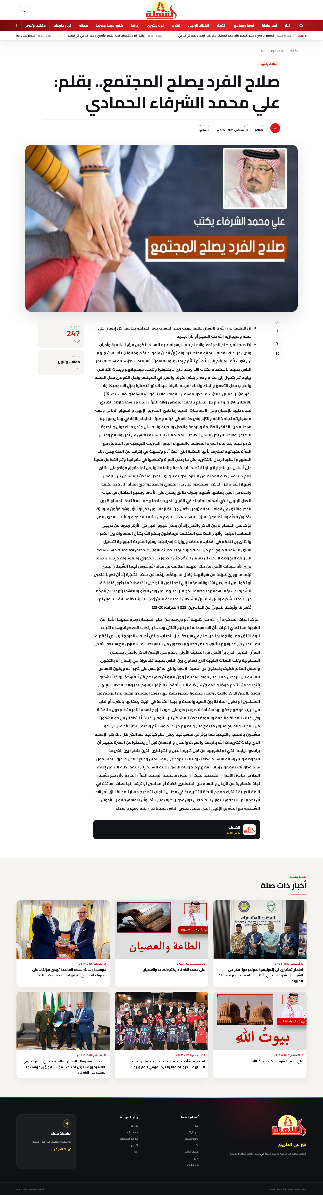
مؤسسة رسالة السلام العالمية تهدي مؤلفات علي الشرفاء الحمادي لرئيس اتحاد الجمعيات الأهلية (69, 972)
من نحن (134, 1125)
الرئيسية (294, 50)
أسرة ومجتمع (244, 25)
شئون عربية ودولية (109, 25)
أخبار (288, 25)
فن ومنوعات (62, 25)
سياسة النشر (132, 1132)
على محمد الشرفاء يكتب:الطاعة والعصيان (174, 969)
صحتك (83, 25)
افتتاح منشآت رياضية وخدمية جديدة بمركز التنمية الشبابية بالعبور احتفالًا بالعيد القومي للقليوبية (167, 1064)
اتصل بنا (134, 1145)
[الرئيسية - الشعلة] (161, 10)
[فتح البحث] (23, 10)
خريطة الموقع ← (61, 1149)
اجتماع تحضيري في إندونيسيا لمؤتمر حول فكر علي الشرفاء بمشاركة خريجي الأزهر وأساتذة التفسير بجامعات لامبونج (260, 975)
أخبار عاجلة (269, 25)
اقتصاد (221, 25)
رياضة (135, 25)
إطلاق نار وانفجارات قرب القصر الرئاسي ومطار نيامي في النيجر (160, 35)
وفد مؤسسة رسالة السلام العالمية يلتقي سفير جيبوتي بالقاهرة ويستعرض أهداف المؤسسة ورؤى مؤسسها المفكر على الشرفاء (64, 1067)
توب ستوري (155, 25)
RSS (135, 1151)
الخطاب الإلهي (198, 25)
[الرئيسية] (301, 25)
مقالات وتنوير (35, 25)
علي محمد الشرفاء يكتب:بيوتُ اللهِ (277, 1061)
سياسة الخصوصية (129, 1138)
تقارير (176, 25)
